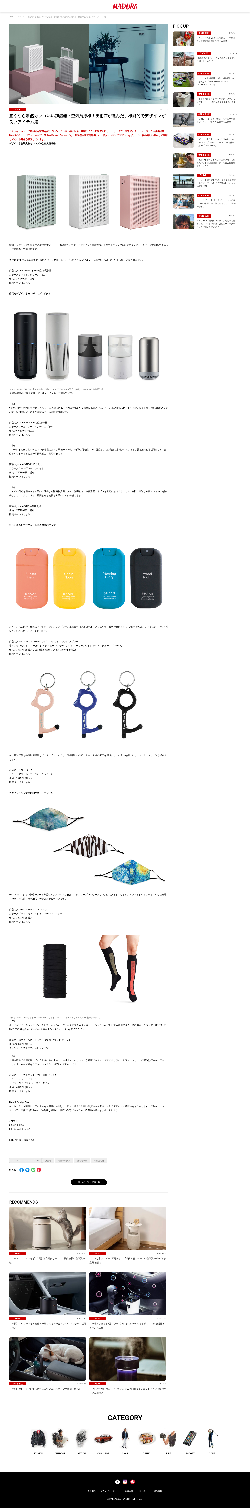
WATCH (82, 1453)
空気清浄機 (82, 1160)
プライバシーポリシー (110, 1491)
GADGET (20, 17)
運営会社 (129, 1491)
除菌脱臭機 (99, 1160)
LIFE (168, 1453)
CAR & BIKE (103, 1453)
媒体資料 (158, 1491)
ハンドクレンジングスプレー (25, 1160)
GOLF (212, 1453)
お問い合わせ (143, 1491)
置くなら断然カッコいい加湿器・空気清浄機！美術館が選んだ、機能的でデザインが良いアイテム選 (67, 17)
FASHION (38, 1453)
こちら (26, 282)
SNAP (125, 1453)
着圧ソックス (64, 1160)
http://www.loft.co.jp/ (19, 1129)
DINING (146, 1453)
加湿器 (48, 1160)
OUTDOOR (60, 1453)
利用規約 (92, 1491)
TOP (11, 17)
